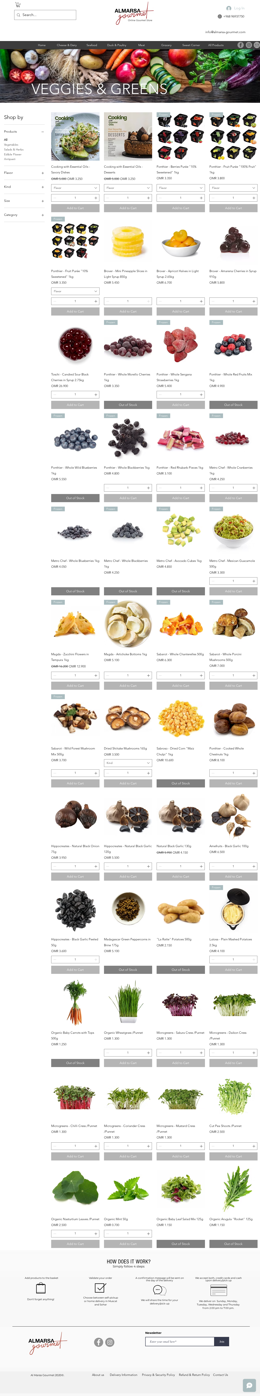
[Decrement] (54, 197)
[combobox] (75, 188)
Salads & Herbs (14, 149)
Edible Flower (13, 154)
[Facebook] (240, 45)
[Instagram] (249, 45)
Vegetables (11, 144)
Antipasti (9, 159)
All (5, 140)
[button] (18, 4)
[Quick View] (75, 136)
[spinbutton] (75, 197)
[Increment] (96, 197)
